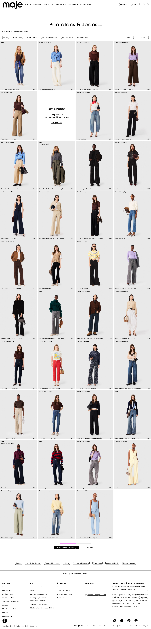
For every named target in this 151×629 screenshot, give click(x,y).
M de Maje (7, 590)
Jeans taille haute (50, 37)
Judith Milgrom (63, 590)
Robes (18, 563)
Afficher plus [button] (82, 37)
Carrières (61, 598)
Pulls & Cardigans (33, 563)
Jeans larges (32, 37)
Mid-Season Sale (9, 609)
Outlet (5, 612)
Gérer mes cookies (126, 626)
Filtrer (143, 37)
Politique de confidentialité (90, 626)
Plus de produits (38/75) (66, 548)
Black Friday (7, 616)
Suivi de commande (38, 594)
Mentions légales (143, 626)
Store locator (90, 587)
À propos (61, 587)
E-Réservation (8, 594)
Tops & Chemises (52, 563)
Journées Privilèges (10, 601)
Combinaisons (129, 563)
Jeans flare (17, 37)
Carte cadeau (8, 587)
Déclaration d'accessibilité (42, 608)
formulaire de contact (131, 606)
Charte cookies (110, 626)
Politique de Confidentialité (126, 600)
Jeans (5, 37)
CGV (75, 626)
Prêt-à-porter (7, 31)
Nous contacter (37, 587)
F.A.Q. (32, 590)
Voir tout (89, 548)
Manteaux (97, 563)
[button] (29, 4)
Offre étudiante (9, 598)
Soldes (5, 605)
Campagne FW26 (64, 594)
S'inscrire (147, 589)
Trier (128, 37)
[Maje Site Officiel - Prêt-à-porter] (12, 5)
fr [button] (135, 5)
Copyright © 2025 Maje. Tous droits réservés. (19, 626)
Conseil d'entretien (38, 604)
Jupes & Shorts (112, 563)
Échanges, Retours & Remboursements (39, 599)
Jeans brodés (68, 37)
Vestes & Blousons (81, 563)
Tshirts (66, 563)
